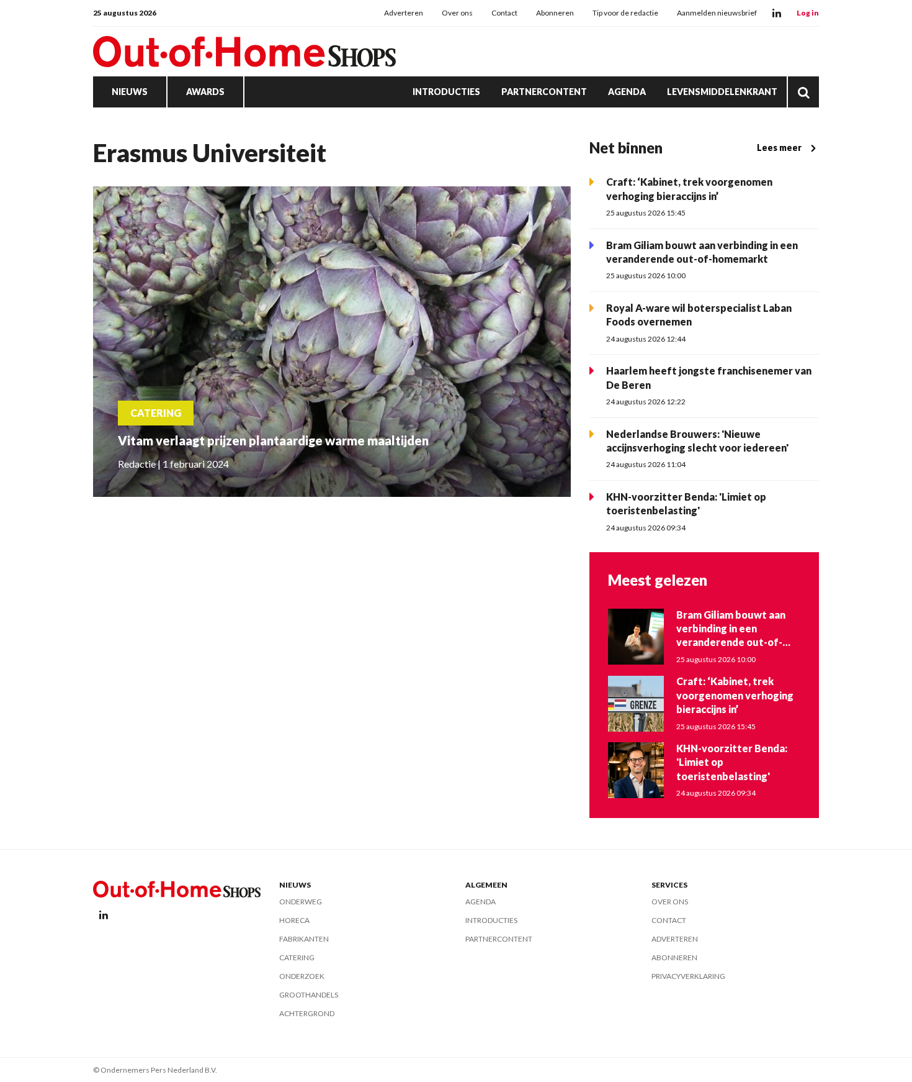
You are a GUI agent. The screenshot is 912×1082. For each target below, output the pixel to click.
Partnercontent (544, 91)
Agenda (627, 91)
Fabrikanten (304, 938)
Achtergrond (306, 1013)
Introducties (446, 91)
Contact (504, 12)
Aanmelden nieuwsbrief (717, 12)
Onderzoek (301, 976)
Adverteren (403, 12)
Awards (205, 91)
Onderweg (300, 901)
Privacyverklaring (688, 976)
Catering (297, 957)
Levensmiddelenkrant (722, 91)
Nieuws (130, 91)
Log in (808, 12)
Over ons (457, 12)
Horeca (294, 920)
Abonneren (555, 12)
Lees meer (779, 147)
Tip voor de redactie (625, 12)
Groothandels (308, 994)
